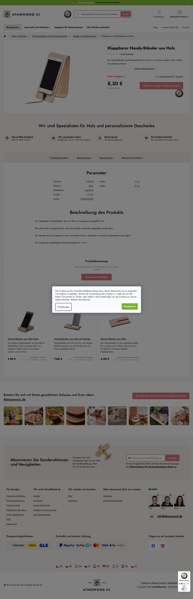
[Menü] (188, 572)
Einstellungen (63, 306)
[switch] (184, 589)
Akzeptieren (130, 306)
